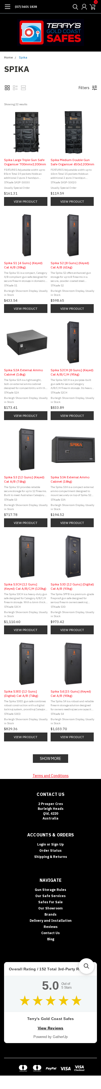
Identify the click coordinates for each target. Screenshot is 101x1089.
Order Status (50, 850)
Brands (50, 914)
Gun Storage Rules (50, 890)
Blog (50, 939)
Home (8, 57)
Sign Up (57, 844)
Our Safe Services (50, 896)
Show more (50, 758)
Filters (84, 87)
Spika (23, 57)
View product (25, 201)
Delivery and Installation (51, 921)
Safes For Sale (50, 902)
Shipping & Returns (50, 857)
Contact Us (50, 933)
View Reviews (51, 1028)
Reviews (51, 927)
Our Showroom (50, 908)
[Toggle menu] (7, 9)
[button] (7, 88)
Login (41, 844)
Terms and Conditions (51, 775)
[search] (74, 6)
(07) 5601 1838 (26, 7)
